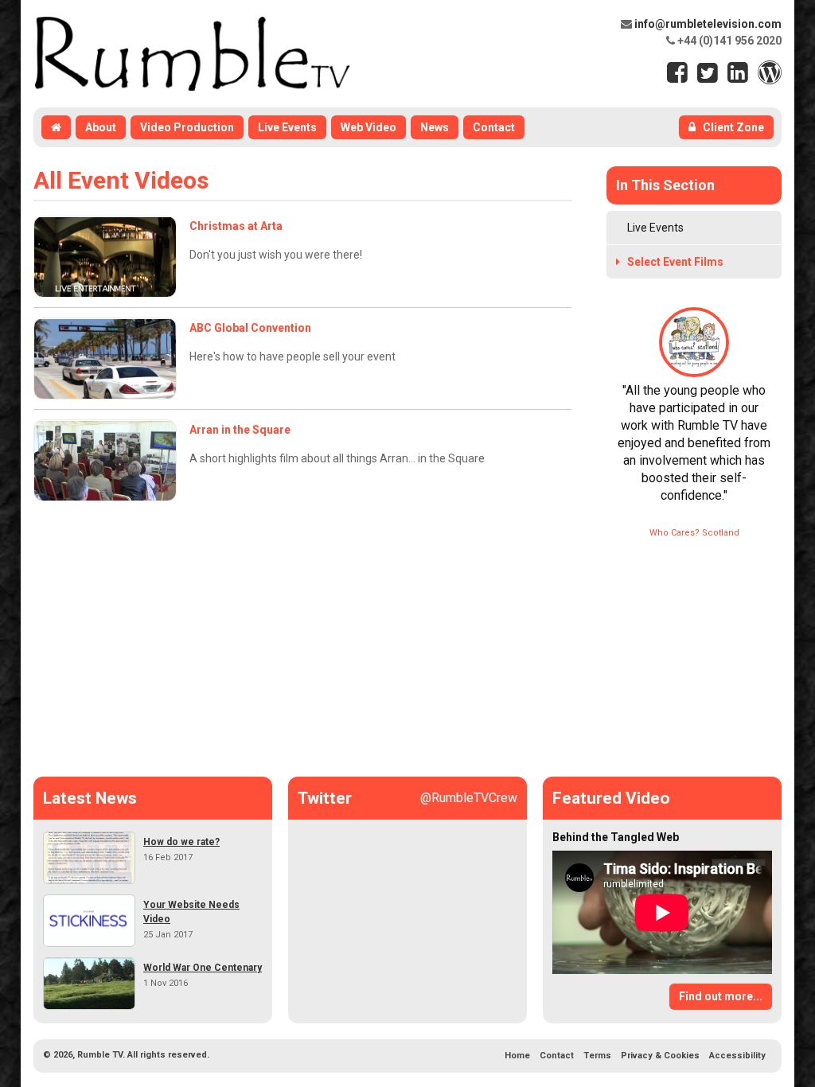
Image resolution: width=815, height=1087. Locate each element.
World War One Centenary (202, 967)
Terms (597, 1055)
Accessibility (737, 1055)
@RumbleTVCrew (468, 797)
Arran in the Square (240, 429)
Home (517, 1055)
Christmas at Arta (236, 226)
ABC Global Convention (250, 327)
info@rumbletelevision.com (708, 24)
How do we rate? (181, 841)
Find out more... (720, 996)
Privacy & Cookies (660, 1055)
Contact (557, 1055)
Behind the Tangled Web (615, 837)
